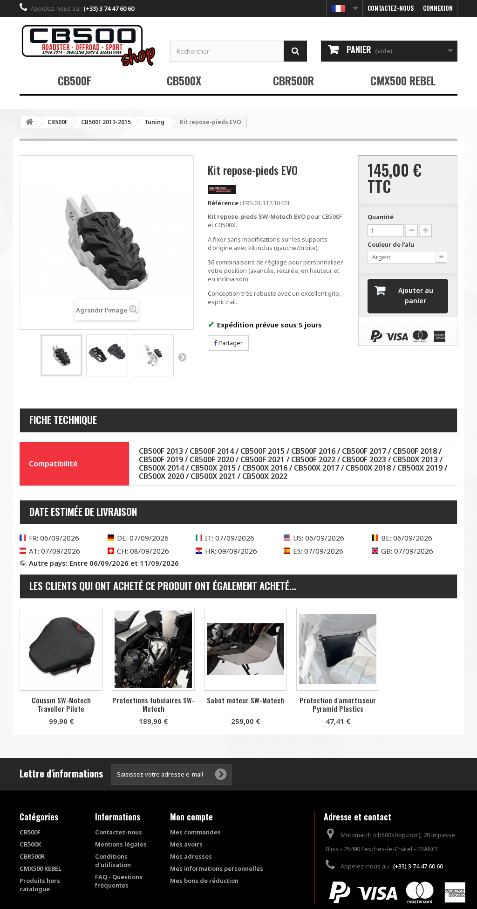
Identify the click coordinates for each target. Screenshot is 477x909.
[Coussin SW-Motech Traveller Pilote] (61, 649)
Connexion (438, 8)
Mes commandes (195, 832)
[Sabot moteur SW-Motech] (245, 649)
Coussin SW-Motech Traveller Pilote (61, 704)
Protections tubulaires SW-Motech (153, 704)
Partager (230, 343)
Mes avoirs (186, 844)
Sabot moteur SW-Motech (245, 700)
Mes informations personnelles (216, 868)
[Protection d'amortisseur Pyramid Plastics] (337, 649)
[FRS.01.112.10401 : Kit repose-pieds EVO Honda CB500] (61, 355)
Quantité (381, 217)
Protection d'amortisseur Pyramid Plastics (338, 704)
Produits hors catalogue (40, 884)
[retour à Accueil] (29, 122)
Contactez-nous (391, 8)
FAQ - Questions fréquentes (119, 881)
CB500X (184, 80)
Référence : (224, 203)
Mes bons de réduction (204, 880)
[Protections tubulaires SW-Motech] (153, 649)
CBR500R (293, 80)
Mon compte (191, 817)
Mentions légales (121, 844)
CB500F (74, 80)
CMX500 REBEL (403, 80)
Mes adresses (191, 856)
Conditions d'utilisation (113, 860)
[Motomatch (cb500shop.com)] (88, 45)
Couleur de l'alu (392, 244)
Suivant (182, 356)
